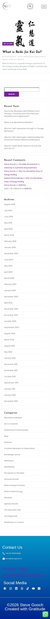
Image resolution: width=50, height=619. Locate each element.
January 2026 (10, 247)
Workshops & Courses (14, 522)
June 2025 (8, 259)
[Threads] (22, 588)
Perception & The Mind (14, 473)
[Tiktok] (27, 588)
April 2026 (8, 229)
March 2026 (9, 235)
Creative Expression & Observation (19, 448)
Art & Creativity (11, 424)
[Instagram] (10, 588)
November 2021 (11, 370)
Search (8, 85)
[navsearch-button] (30, 6)
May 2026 (8, 223)
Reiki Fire (22, 185)
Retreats (8, 497)
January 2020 (10, 395)
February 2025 (10, 284)
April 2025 (8, 272)
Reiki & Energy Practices (14, 485)
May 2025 (8, 266)
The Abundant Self (12, 510)
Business (8, 442)
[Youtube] (33, 588)
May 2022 (8, 352)
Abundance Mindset (13, 417)
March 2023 (9, 339)
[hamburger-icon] (44, 6)
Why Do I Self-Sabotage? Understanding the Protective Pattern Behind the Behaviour (24, 138)
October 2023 (10, 321)
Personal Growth (11, 479)
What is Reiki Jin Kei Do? (22, 52)
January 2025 (10, 290)
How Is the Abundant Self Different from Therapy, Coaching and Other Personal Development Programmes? (22, 113)
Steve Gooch (10, 164)
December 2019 (11, 401)
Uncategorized (10, 516)
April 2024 (8, 302)
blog (20, 57)
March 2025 (9, 278)
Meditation (9, 460)
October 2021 (10, 376)
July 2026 (8, 210)
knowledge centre (12, 454)
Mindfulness (28, 57)
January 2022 (10, 358)
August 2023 (9, 333)
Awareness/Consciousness (16, 430)
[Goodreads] (39, 588)
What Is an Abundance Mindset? (18, 122)
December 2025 (11, 253)
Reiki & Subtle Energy (13, 491)
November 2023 (11, 315)
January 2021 (9, 389)
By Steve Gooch (9, 57)
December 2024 (11, 296)
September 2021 (11, 382)
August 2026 (9, 204)
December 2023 (11, 309)
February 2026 (10, 241)
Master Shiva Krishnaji (13, 178)
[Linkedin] (16, 588)
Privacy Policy (15, 569)
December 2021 (11, 364)
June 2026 (8, 216)
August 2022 (9, 346)
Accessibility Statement (23, 575)
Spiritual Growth (16, 59)
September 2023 (11, 327)
